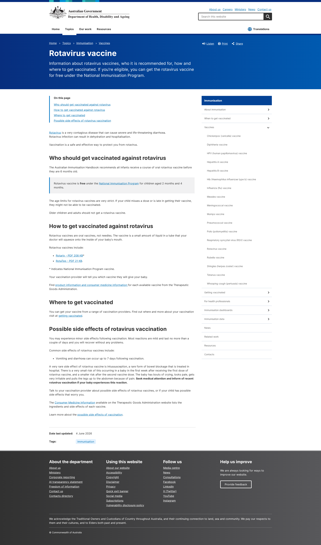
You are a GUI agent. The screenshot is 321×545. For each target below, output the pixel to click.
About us (215, 9)
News (251, 9)
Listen (210, 43)
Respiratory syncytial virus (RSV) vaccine (229, 240)
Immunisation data (214, 319)
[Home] (89, 12)
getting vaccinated (70, 315)
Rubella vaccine (215, 257)
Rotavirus (55, 132)
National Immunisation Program (119, 183)
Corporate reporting (62, 477)
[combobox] (231, 16)
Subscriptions (114, 500)
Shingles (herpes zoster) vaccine (225, 266)
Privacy (111, 486)
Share (239, 43)
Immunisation (84, 43)
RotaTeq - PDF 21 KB (69, 261)
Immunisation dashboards (218, 310)
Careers (228, 9)
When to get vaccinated (217, 118)
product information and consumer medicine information (91, 285)
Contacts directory (61, 496)
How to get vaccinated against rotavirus (79, 110)
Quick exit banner (117, 491)
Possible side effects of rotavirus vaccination (82, 120)
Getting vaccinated (214, 292)
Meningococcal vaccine (220, 205)
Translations (261, 29)
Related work (211, 336)
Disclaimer (112, 482)
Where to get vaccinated (69, 115)
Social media (114, 496)
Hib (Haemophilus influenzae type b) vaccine (231, 179)
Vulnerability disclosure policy (125, 505)
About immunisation (215, 109)
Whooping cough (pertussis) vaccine (227, 283)
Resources (104, 29)
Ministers (240, 9)
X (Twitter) (170, 491)
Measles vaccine (216, 196)
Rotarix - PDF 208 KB (69, 255)
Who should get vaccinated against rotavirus (82, 104)
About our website (118, 468)
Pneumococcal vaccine (219, 222)
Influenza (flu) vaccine (219, 188)
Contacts (209, 354)
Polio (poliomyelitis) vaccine (222, 231)
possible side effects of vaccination (100, 414)
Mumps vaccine (215, 214)
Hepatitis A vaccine (217, 162)
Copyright (112, 477)
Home (56, 29)
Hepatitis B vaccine (217, 170)
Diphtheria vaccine (217, 144)
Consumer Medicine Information (75, 402)
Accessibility (114, 472)
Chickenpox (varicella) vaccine (224, 135)
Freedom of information (64, 486)
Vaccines (104, 43)
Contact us (264, 9)
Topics (69, 29)
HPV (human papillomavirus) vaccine (227, 153)
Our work (85, 29)
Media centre (171, 468)
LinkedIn (168, 486)
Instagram (169, 500)
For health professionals (217, 301)
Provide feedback (236, 484)
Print (225, 43)
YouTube (168, 496)
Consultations (172, 477)
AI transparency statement (66, 482)
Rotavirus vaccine (216, 248)
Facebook (169, 482)
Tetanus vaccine (216, 274)
